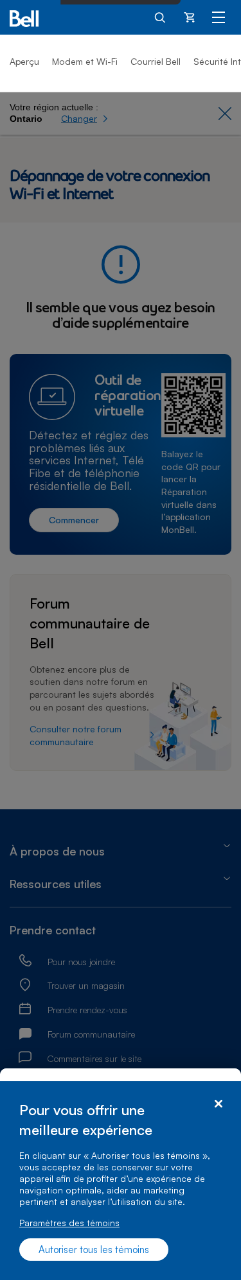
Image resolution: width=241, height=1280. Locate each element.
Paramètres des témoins (69, 1222)
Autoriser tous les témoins (94, 1249)
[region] (120, 1180)
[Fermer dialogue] (218, 1103)
